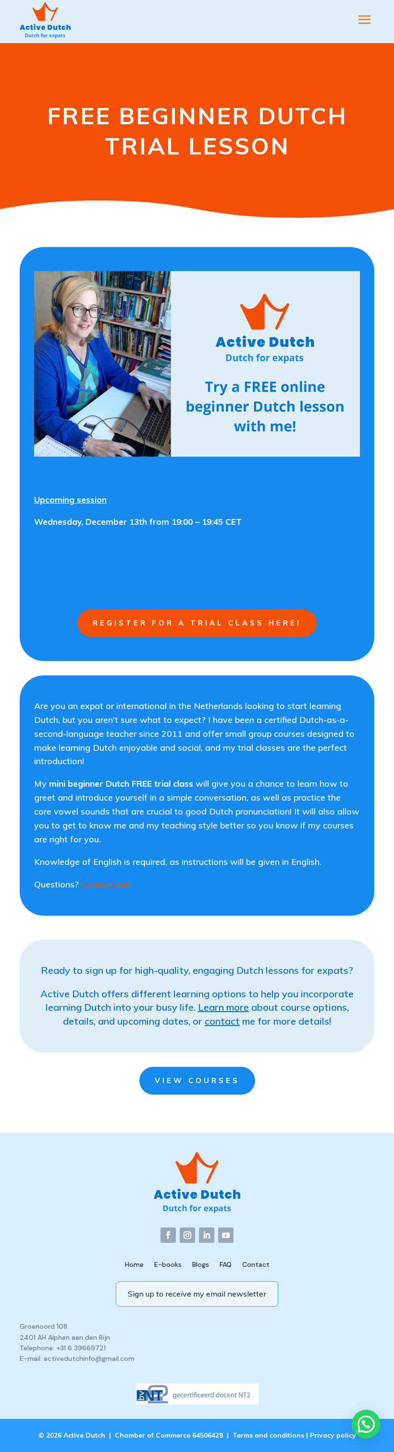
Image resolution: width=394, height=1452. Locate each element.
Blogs (200, 1264)
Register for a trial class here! (197, 622)
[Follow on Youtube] (226, 1235)
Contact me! (105, 884)
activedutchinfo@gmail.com (89, 1358)
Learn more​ (223, 1007)
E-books (168, 1264)
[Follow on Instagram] (187, 1235)
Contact (256, 1264)
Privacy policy (333, 1435)
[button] (366, 1424)
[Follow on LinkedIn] (206, 1235)
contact (222, 1021)
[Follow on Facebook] (168, 1235)
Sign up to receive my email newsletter (197, 1294)
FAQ (226, 1264)
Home (134, 1264)
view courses (197, 1080)
